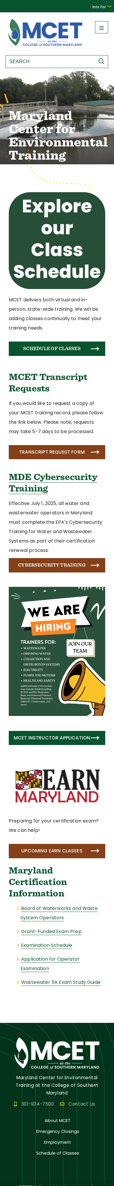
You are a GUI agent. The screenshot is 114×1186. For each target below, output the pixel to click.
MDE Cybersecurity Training (53, 482)
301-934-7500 (37, 1104)
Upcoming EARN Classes (51, 850)
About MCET (57, 1121)
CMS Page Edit (16, 1018)
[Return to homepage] (45, 47)
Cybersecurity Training (52, 565)
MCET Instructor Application (52, 737)
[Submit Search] (103, 61)
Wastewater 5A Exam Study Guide (61, 982)
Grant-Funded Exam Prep (51, 931)
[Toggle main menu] (101, 27)
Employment (57, 1142)
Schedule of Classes (52, 348)
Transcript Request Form (52, 452)
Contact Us (81, 1104)
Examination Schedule (46, 945)
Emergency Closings (57, 1131)
